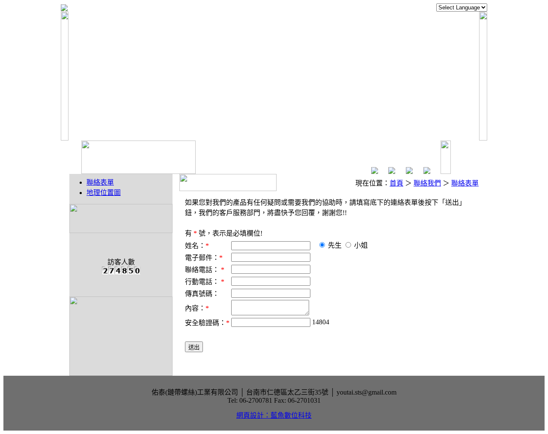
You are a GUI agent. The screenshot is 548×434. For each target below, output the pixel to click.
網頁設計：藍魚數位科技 (274, 415)
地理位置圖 (103, 192)
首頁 (396, 183)
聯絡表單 (100, 182)
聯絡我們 (427, 183)
